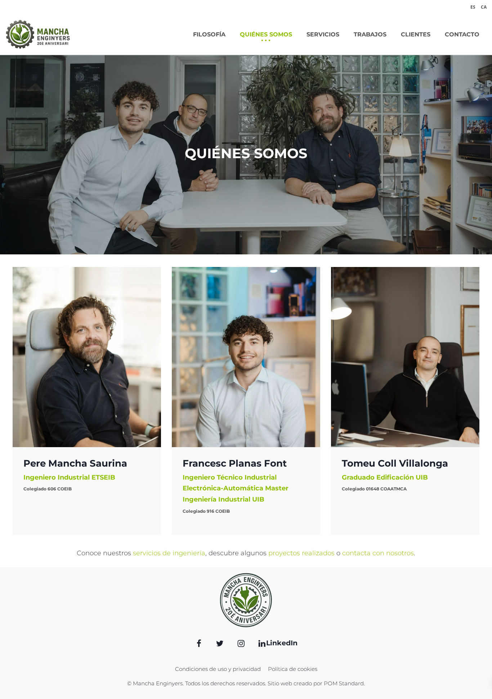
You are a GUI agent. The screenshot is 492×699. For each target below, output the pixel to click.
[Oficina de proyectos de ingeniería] (37, 34)
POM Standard (344, 683)
